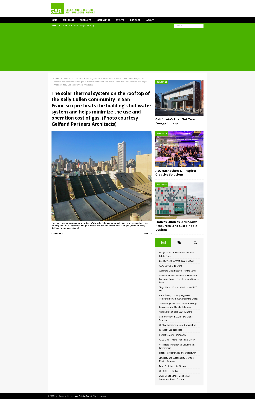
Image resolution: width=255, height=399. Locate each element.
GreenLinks (103, 20)
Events (120, 20)
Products (85, 20)
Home (54, 20)
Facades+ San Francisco (170, 329)
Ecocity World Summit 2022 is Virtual (176, 260)
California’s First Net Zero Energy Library (175, 121)
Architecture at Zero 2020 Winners (175, 311)
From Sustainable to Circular (172, 366)
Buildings (68, 20)
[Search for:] (188, 25)
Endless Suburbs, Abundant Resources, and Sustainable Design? (176, 226)
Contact (135, 20)
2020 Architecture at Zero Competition (177, 325)
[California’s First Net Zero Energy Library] (179, 98)
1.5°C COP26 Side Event (170, 265)
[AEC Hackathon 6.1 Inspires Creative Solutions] (179, 149)
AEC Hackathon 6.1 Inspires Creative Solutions (176, 172)
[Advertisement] (127, 50)
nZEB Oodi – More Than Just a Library (177, 339)
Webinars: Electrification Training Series (177, 270)
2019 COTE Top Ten (169, 371)
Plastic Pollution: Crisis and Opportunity (177, 352)
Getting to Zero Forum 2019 (172, 334)
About (150, 20)
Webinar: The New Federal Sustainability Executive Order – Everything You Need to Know (179, 279)
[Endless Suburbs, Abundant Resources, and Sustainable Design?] (179, 200)
